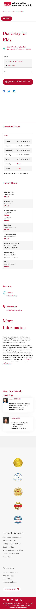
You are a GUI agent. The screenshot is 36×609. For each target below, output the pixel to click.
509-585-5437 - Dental (15, 61)
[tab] (18, 57)
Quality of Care (8, 547)
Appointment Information (12, 537)
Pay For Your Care (9, 540)
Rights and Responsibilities (13, 550)
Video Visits (7, 557)
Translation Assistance (11, 554)
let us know (27, 359)
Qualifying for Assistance (12, 544)
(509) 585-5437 (7, 364)
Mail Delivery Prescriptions (14, 310)
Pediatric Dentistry (11, 296)
